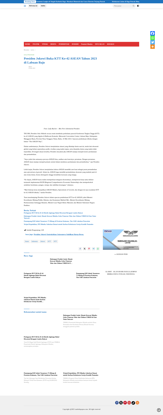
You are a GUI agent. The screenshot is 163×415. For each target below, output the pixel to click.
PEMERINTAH (64, 44)
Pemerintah (30, 55)
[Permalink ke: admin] (25, 67)
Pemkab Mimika (86, 44)
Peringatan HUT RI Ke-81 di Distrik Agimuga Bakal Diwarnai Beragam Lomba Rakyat (53, 213)
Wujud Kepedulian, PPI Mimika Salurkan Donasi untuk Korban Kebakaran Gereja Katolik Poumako (58, 224)
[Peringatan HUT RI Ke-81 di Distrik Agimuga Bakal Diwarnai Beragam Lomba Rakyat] (35, 264)
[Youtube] (129, 403)
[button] (133, 6)
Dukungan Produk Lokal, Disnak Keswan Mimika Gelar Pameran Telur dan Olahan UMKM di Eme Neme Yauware (60, 217)
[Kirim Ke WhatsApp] (98, 248)
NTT (55, 241)
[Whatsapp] (152, 38)
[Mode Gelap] (138, 6)
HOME (27, 44)
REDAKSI (110, 44)
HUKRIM (75, 44)
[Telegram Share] (93, 248)
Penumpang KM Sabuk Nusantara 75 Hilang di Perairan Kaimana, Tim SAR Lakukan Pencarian (57, 221)
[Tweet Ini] (84, 248)
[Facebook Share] (80, 248)
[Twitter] (152, 42)
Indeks (43, 6)
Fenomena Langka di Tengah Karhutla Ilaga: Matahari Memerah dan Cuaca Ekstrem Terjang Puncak (61, 1)
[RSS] (137, 403)
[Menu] (25, 6)
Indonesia (35, 241)
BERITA (53, 44)
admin (30, 66)
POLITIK (36, 44)
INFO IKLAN (99, 44)
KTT (49, 241)
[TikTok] (133, 403)
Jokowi (42, 241)
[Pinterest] (125, 403)
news (25, 55)
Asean (27, 241)
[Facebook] (152, 33)
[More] (152, 46)
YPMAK (45, 44)
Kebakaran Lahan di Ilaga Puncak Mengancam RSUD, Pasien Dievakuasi (128, 1)
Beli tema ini (33, 6)
